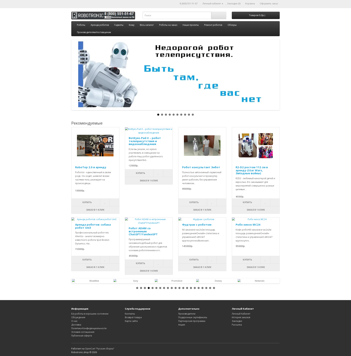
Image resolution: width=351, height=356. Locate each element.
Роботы (81, 24)
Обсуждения (78, 317)
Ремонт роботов (213, 24)
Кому (131, 24)
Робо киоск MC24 (248, 224)
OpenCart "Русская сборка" (99, 348)
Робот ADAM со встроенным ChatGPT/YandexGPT (143, 231)
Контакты (130, 313)
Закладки (237, 321)
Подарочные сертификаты (192, 317)
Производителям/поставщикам (94, 32)
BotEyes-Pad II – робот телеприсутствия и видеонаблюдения (145, 141)
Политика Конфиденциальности (89, 328)
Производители (186, 313)
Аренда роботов (100, 24)
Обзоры (232, 24)
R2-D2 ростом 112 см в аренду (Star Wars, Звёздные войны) (252, 170)
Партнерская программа (191, 321)
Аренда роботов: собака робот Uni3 (93, 226)
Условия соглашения (82, 332)
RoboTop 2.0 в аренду (90, 167)
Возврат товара (133, 317)
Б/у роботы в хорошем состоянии (89, 313)
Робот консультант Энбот (201, 167)
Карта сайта (131, 321)
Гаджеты (118, 24)
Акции (181, 324)
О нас (74, 321)
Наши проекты (191, 24)
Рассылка (237, 324)
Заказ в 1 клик (95, 209)
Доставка (76, 324)
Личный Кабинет (241, 313)
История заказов (241, 317)
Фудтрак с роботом (196, 224)
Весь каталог (147, 24)
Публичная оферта (81, 335)
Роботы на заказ (168, 24)
